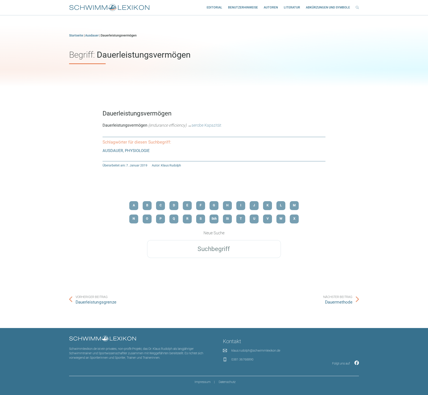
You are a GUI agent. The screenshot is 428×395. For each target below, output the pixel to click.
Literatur (292, 7)
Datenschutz (227, 382)
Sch (214, 219)
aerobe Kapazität (206, 125)
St (227, 219)
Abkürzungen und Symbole (328, 7)
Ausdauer (92, 35)
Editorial (214, 7)
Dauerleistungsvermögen (137, 113)
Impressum (203, 382)
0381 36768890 (242, 359)
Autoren (271, 7)
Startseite (76, 35)
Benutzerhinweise (243, 7)
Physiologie (137, 150)
